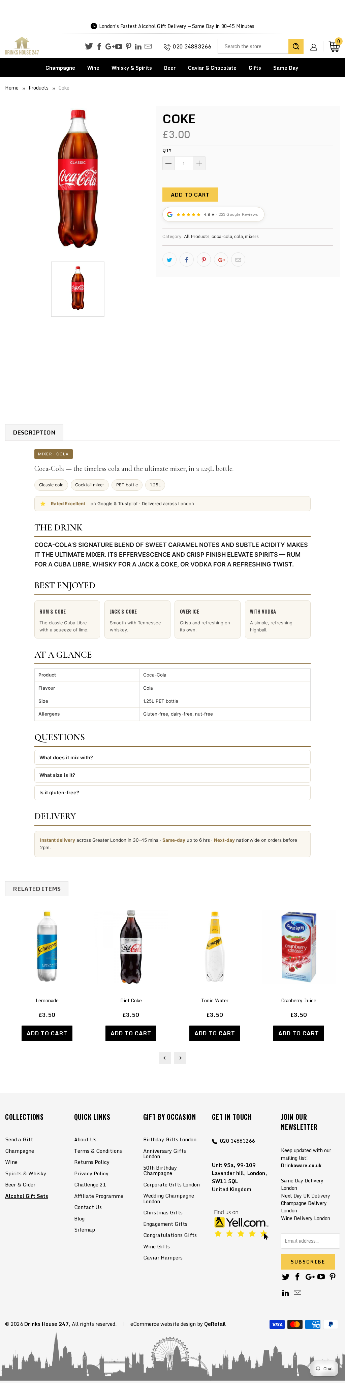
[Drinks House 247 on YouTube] (118, 47)
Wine (93, 68)
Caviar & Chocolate (212, 68)
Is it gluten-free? (59, 792)
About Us (85, 1139)
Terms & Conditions (98, 1151)
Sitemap (84, 1229)
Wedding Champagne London (168, 1198)
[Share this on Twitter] (169, 259)
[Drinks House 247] (22, 46)
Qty (166, 150)
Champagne (60, 68)
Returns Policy (91, 1162)
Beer (170, 68)
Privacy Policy (91, 1173)
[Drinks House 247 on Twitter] (89, 46)
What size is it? (57, 775)
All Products (197, 236)
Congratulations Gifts (170, 1235)
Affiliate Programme (98, 1196)
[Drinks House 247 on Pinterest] (128, 47)
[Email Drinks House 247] (148, 47)
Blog (79, 1218)
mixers (252, 236)
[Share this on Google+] (221, 259)
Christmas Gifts (163, 1212)
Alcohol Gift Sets (26, 1196)
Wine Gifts (156, 1246)
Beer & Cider (20, 1184)
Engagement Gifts (165, 1224)
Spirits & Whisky (25, 1173)
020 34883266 (192, 46)
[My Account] (316, 42)
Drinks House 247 (46, 1324)
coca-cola (222, 236)
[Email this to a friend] (238, 259)
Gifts (255, 68)
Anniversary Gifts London (164, 1154)
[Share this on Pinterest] (204, 259)
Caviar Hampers (163, 1257)
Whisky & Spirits (132, 68)
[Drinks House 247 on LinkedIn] (138, 47)
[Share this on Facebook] (187, 259)
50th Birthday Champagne (160, 1170)
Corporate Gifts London (171, 1184)
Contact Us (88, 1207)
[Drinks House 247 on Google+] (109, 47)
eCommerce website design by (166, 1324)
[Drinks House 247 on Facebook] (99, 47)
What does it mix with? (66, 757)
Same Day (285, 68)
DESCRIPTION (34, 432)
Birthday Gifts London (169, 1139)
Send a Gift (19, 1139)
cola (238, 236)
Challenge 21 (90, 1184)
